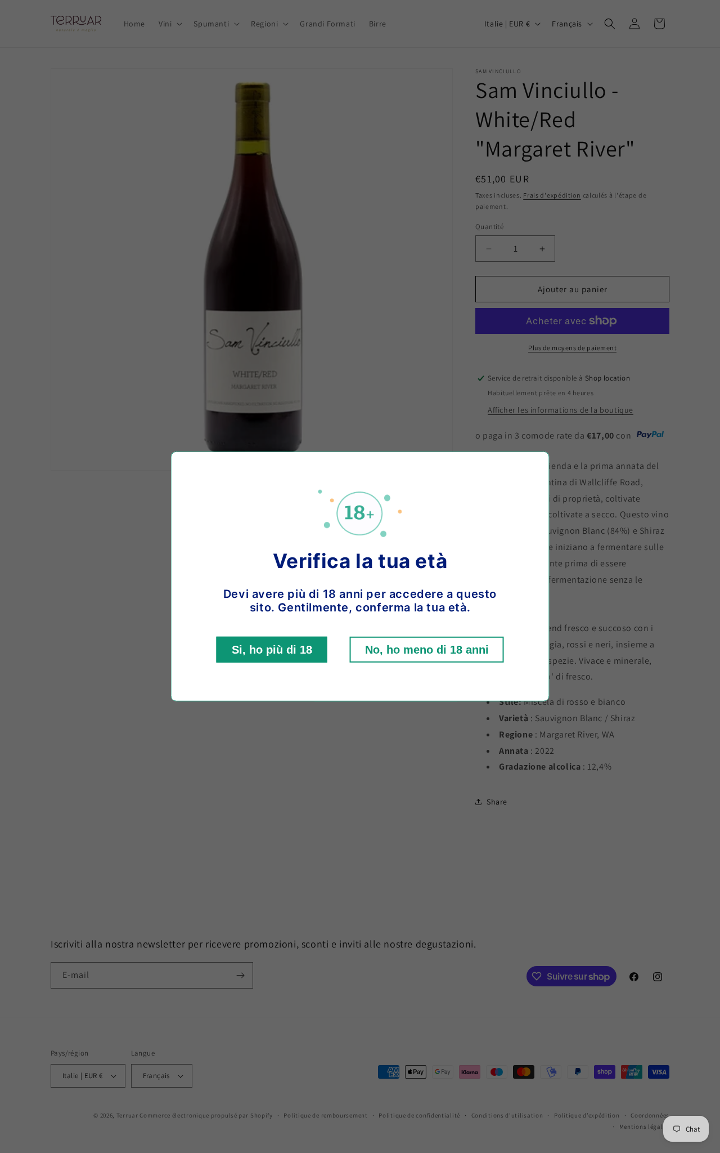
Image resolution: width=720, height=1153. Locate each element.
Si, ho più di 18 (272, 649)
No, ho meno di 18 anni (427, 649)
